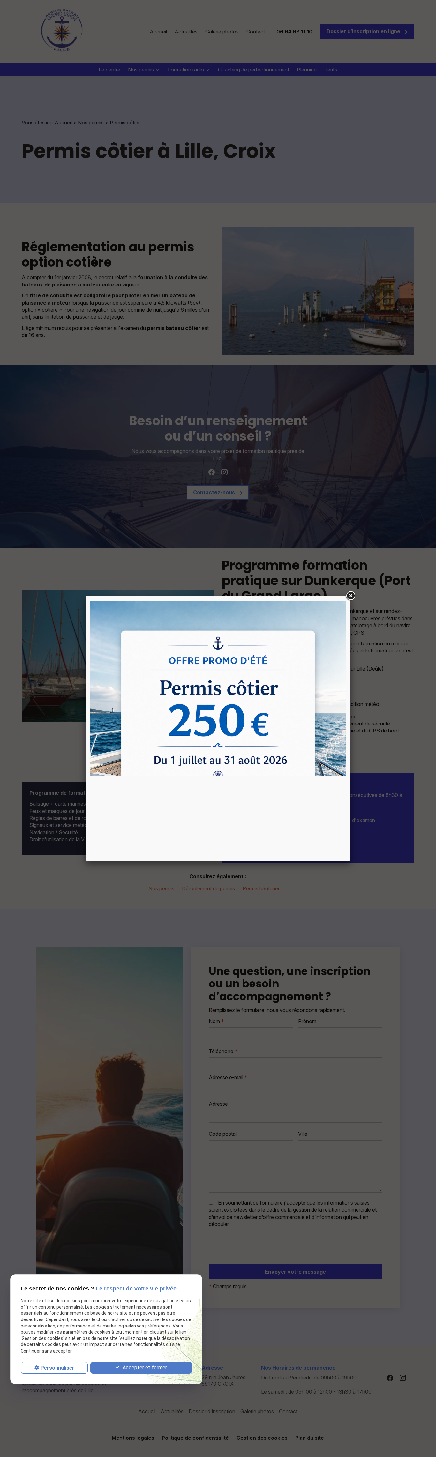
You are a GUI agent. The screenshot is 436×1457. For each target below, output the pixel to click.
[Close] (350, 596)
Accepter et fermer (144, 1367)
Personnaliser (57, 1368)
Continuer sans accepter (46, 1351)
